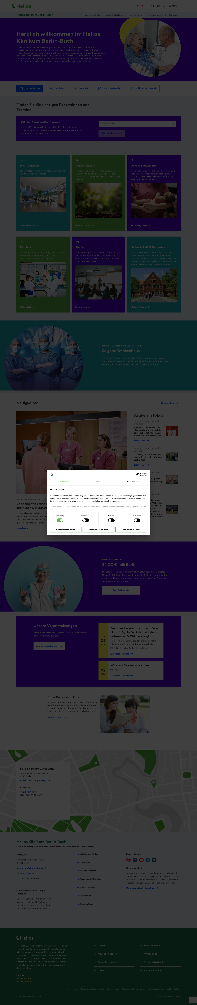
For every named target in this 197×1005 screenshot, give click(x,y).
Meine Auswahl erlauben (98, 529)
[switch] (85, 520)
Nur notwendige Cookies (66, 529)
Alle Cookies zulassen (131, 529)
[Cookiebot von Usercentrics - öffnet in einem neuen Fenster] (137, 474)
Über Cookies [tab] (132, 482)
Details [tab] (98, 482)
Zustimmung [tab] (64, 482)
